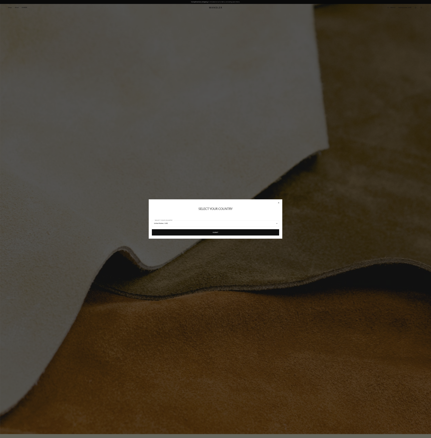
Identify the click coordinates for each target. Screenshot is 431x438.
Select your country (164, 220)
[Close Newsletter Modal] (279, 202)
